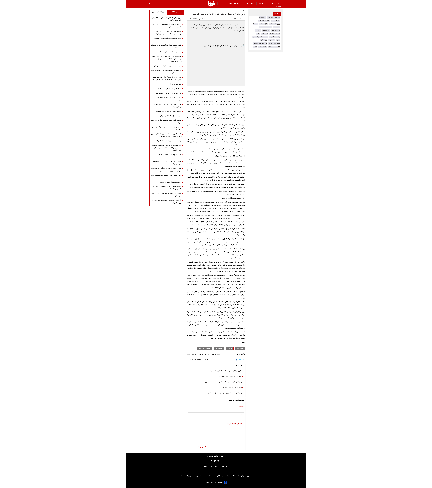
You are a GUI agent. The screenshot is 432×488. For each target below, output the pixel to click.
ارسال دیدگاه (201, 447)
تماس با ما (214, 466)
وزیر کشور (239, 348)
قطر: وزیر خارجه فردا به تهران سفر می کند (168, 93)
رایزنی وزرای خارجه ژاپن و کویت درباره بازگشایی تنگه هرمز (166, 128)
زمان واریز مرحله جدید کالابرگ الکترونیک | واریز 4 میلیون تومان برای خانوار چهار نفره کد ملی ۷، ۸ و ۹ (166, 78)
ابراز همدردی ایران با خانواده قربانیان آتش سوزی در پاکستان (166, 194)
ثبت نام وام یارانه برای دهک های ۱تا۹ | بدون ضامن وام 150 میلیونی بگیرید (166, 25)
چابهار (229, 348)
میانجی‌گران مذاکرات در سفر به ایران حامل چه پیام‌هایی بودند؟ (167, 105)
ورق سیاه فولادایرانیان (274, 37)
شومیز (255, 47)
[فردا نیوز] (211, 4)
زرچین (258, 34)
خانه (279, 3)
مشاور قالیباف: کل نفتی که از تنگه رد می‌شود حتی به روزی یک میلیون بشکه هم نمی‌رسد (166, 169)
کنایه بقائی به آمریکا (175, 84)
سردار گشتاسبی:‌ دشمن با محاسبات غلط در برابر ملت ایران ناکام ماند (167, 187)
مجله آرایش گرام (276, 30)
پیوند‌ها (278, 6)
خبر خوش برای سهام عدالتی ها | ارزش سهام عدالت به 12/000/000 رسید (166, 71)
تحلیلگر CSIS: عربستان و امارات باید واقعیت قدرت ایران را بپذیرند (166, 162)
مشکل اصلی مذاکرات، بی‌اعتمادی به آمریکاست (167, 88)
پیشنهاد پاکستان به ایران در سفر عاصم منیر (168, 111)
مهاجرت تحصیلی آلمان (263, 21)
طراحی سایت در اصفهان (274, 47)
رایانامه (242, 415)
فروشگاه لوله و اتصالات (274, 43)
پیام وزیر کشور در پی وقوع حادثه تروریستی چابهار (226, 371)
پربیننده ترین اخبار (158, 12)
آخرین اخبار (175, 12)
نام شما (241, 406)
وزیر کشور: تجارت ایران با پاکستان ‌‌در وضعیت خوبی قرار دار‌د (222, 382)
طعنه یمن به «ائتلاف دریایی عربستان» (169, 52)
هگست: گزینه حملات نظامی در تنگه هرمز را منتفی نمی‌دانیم (166, 121)
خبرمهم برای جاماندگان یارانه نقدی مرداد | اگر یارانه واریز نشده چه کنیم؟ (166, 19)
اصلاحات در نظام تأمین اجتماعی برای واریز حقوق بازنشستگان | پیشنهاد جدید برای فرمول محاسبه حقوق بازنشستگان (166, 59)
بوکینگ (266, 37)
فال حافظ (255, 24)
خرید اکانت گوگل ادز (275, 34)
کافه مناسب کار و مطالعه (265, 27)
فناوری (222, 3)
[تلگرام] (243, 360)
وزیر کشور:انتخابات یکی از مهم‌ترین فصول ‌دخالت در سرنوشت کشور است (218, 393)
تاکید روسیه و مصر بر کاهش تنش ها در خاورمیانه (166, 66)
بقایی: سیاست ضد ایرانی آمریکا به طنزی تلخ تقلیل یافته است (166, 46)
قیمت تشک (262, 17)
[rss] (220, 460)
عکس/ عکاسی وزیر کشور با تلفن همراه (229, 376)
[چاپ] (188, 19)
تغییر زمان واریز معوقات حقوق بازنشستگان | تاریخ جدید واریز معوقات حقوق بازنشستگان (166, 135)
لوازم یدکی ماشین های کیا (260, 43)
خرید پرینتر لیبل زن (257, 37)
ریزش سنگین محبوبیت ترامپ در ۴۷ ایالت (168, 141)
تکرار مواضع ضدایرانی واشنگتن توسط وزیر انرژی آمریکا (166, 155)
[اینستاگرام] (217, 460)
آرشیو (205, 466)
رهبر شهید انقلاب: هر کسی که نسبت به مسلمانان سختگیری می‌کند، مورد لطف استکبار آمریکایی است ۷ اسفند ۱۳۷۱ (166, 148)
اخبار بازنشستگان (275, 21)
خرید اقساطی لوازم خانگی (273, 17)
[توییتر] (240, 360)
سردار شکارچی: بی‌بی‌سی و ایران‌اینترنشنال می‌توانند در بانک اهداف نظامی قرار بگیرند (168, 32)
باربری (278, 40)
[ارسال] (191, 19)
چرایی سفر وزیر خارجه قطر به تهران (170, 116)
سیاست (271, 3)
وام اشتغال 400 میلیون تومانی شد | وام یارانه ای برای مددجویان (166, 201)
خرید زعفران (265, 34)
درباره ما (224, 466)
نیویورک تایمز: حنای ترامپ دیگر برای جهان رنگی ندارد (166, 98)
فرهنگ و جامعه (235, 3)
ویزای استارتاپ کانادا (275, 24)
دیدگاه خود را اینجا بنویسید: (235, 424)
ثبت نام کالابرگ (266, 30)
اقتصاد (261, 3)
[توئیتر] (211, 460)
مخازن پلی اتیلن (264, 24)
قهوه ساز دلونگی (262, 47)
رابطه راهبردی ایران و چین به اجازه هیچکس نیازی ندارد (166, 176)
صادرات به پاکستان (203, 348)
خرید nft (258, 30)
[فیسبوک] (237, 360)
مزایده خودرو (272, 40)
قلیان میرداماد (276, 27)
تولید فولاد (218, 348)
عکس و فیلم (249, 3)
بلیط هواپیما (263, 40)
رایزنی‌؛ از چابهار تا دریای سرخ (232, 387)
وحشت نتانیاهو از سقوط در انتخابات (170, 182)
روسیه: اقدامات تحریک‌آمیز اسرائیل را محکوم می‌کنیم (167, 39)
